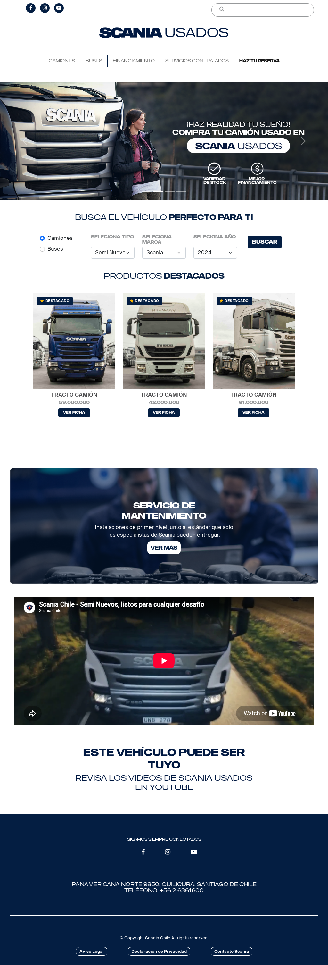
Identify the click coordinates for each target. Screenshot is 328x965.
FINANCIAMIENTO (134, 60)
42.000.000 (164, 402)
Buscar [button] (264, 242)
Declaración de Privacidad (159, 951)
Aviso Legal (91, 951)
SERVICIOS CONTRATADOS (197, 60)
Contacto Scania (231, 951)
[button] (24, 141)
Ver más (164, 548)
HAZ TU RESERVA (259, 60)
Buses (55, 249)
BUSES (94, 60)
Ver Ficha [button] (74, 412)
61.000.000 (253, 402)
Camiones (60, 238)
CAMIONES (62, 60)
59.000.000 (74, 402)
